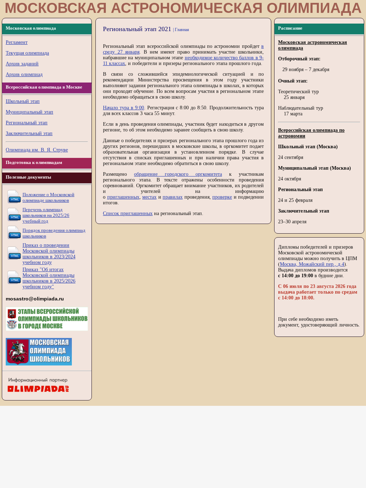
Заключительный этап (29, 133)
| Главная (181, 29)
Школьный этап (23, 101)
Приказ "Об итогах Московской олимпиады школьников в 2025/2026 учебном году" (49, 278)
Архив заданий (22, 63)
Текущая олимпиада (27, 53)
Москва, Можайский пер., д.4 (312, 264)
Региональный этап (27, 122)
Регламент (17, 42)
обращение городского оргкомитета (178, 174)
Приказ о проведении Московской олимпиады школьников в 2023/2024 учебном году (49, 254)
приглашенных (123, 197)
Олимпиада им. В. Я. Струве (37, 150)
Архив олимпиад (24, 74)
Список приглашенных (128, 213)
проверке (222, 197)
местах (149, 197)
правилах (173, 197)
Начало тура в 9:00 (123, 107)
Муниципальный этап (29, 112)
